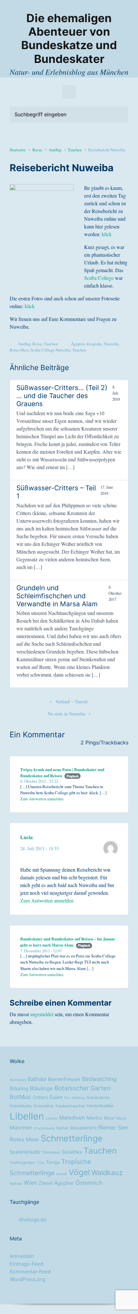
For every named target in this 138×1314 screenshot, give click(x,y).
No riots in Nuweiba (66, 714)
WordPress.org (27, 1279)
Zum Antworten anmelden (41, 799)
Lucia (26, 837)
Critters (40, 1097)
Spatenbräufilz (25, 1152)
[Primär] (69, 92)
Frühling (78, 1098)
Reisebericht (83, 1128)
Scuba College (99, 277)
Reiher (62, 1128)
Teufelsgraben (22, 1162)
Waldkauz (107, 1172)
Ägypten (78, 344)
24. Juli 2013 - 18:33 (39, 848)
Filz (67, 1098)
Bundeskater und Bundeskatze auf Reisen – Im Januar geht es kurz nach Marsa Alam (67, 942)
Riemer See (113, 1127)
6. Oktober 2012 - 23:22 (39, 781)
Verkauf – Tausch (72, 701)
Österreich (88, 1182)
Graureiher (43, 1106)
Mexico (94, 1118)
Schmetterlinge (72, 1138)
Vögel (79, 1172)
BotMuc (20, 1096)
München (21, 1127)
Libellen (27, 1116)
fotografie (94, 344)
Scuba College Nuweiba (50, 350)
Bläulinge (41, 1088)
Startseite (18, 150)
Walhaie (16, 1184)
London (51, 1118)
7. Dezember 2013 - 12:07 (41, 951)
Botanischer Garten (82, 1088)
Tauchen (75, 150)
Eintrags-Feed (26, 1264)
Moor (109, 1118)
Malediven (72, 1117)
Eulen (56, 1097)
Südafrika (72, 1152)
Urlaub (61, 1174)
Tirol (40, 1163)
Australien (18, 1080)
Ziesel (46, 1183)
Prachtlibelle (44, 1128)
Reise (37, 150)
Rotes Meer (19, 350)
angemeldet (41, 1014)
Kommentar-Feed (30, 1271)
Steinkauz (51, 1152)
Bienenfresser (64, 1079)
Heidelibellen (100, 1105)
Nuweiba (111, 344)
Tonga (53, 1162)
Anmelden (22, 1256)
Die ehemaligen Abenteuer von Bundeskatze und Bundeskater (69, 38)
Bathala (37, 1079)
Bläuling (19, 1089)
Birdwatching (99, 1079)
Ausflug (55, 150)
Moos (121, 1118)
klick (107, 234)
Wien (30, 1182)
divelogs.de (33, 1219)
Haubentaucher (70, 1106)
